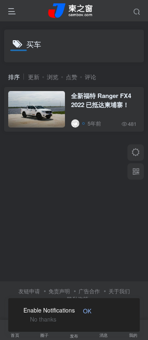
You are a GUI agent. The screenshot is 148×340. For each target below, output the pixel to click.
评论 (90, 77)
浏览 (52, 77)
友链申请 (29, 291)
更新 (33, 77)
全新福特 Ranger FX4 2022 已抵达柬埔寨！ (101, 100)
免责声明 (59, 291)
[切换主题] (135, 152)
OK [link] (87, 311)
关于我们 (119, 291)
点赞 (71, 77)
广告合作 (89, 291)
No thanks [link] (43, 319)
